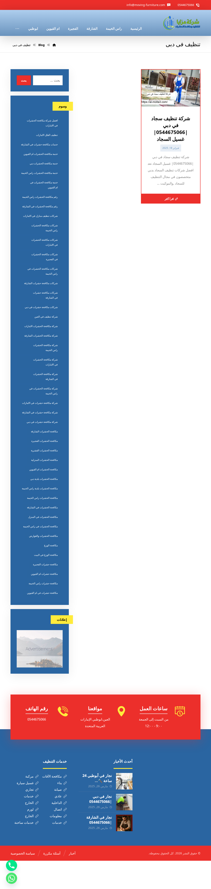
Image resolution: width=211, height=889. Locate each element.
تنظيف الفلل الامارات (47, 135)
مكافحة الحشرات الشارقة (44, 431)
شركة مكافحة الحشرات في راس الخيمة (43, 391)
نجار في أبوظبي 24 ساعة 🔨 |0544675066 (97, 780)
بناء (59, 783)
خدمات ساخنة (24, 822)
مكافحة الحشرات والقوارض (43, 536)
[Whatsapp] (11, 878)
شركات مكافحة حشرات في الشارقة (45, 295)
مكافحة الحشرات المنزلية (44, 460)
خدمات (29, 796)
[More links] (17, 23)
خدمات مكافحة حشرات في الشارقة (39, 144)
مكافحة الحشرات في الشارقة (42, 507)
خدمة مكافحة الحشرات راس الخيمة (39, 173)
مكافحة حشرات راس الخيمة (43, 583)
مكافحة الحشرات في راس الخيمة (40, 526)
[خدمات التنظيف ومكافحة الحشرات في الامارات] (181, 23)
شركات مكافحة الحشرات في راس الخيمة (42, 271)
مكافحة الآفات (52, 776)
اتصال (58, 809)
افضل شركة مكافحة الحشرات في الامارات (42, 123)
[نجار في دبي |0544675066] (124, 802)
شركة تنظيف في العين (46, 316)
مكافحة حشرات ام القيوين (44, 574)
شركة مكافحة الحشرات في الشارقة (45, 376)
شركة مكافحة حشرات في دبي (42, 422)
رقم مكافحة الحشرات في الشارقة (40, 206)
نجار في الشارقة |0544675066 (99, 820)
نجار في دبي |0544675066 (100, 799)
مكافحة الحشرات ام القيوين (43, 469)
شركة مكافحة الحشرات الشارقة (41, 335)
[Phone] (11, 865)
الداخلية (57, 802)
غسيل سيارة (25, 783)
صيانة (58, 789)
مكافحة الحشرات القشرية (44, 450)
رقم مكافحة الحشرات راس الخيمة (40, 197)
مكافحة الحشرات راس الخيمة (42, 498)
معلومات (56, 816)
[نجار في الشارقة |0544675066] (124, 823)
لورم (30, 809)
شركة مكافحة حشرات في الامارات (40, 403)
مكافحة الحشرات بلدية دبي (44, 479)
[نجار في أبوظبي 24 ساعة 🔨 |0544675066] (124, 781)
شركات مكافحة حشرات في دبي (41, 307)
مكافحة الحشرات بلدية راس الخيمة (40, 488)
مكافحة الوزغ (51, 545)
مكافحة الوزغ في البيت (46, 555)
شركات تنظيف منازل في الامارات (40, 216)
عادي (58, 796)
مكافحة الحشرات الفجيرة (44, 441)
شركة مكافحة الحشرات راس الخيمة (45, 347)
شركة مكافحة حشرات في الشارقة (40, 412)
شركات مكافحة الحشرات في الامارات (44, 242)
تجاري (29, 789)
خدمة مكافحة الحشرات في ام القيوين (44, 185)
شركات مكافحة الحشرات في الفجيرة (44, 256)
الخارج (29, 802)
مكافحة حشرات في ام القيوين (42, 593)
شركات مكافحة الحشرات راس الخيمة (44, 228)
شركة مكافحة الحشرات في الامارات (45, 362)
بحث (24, 80)
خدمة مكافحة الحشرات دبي (44, 163)
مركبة (29, 776)
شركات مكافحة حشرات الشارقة (41, 283)
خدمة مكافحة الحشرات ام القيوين (40, 154)
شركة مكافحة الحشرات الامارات (41, 326)
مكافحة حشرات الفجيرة (45, 564)
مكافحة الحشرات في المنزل (43, 517)
